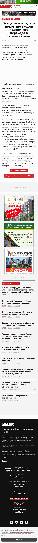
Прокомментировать (19, 171)
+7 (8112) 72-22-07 (19, 493)
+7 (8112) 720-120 (19, 509)
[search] (32, 6)
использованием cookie (15, 532)
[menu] (28, 6)
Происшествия (11, 19)
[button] (36, 6)
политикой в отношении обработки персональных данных (17, 533)
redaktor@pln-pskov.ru (19, 498)
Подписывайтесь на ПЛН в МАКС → (19, 176)
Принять (19, 540)
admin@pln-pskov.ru (19, 504)
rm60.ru (19, 512)
